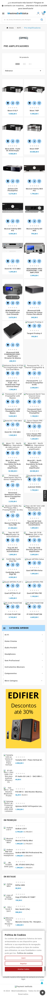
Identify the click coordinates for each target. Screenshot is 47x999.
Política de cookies (25, 953)
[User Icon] (38, 13)
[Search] (42, 19)
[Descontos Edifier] (23, 718)
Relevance (23, 70)
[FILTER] (45, 499)
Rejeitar (23, 964)
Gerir (23, 958)
